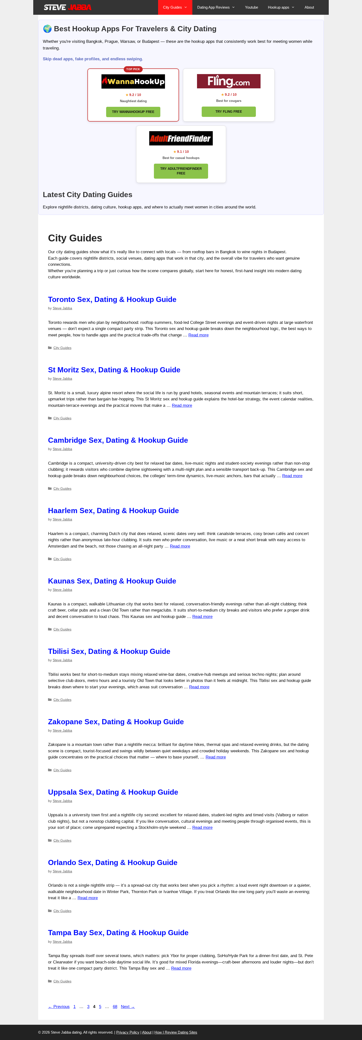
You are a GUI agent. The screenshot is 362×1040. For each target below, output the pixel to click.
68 (115, 1006)
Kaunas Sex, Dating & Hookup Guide (112, 581)
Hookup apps (278, 7)
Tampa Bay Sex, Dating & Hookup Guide (118, 933)
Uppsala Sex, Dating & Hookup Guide (113, 792)
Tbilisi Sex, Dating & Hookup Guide (109, 651)
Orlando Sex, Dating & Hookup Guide (113, 862)
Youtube (251, 7)
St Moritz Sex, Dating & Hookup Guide (114, 370)
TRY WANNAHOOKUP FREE (133, 112)
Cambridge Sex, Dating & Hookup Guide (118, 440)
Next (128, 1006)
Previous (59, 1006)
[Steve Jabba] (67, 7)
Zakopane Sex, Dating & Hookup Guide (116, 722)
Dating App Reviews (213, 7)
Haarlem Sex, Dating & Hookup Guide (113, 510)
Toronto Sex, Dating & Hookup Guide (112, 299)
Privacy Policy (127, 1032)
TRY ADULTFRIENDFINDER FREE (181, 171)
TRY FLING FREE (228, 111)
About (309, 7)
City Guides (172, 7)
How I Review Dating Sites (175, 1032)
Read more (198, 335)
